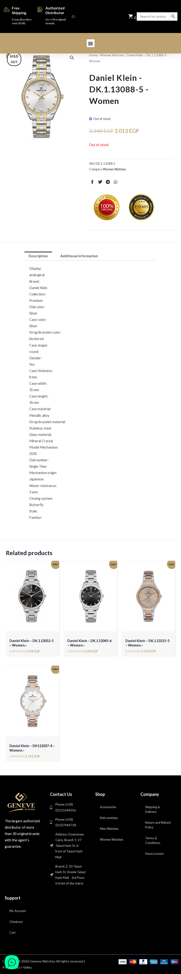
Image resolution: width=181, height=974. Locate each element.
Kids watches (109, 818)
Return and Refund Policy (158, 825)
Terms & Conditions (152, 840)
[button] (91, 43)
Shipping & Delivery (152, 809)
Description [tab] (38, 256)
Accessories (108, 807)
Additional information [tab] (79, 256)
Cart (12, 932)
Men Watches (109, 829)
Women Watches (112, 55)
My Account (17, 911)
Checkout (16, 922)
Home (93, 55)
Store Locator (154, 853)
